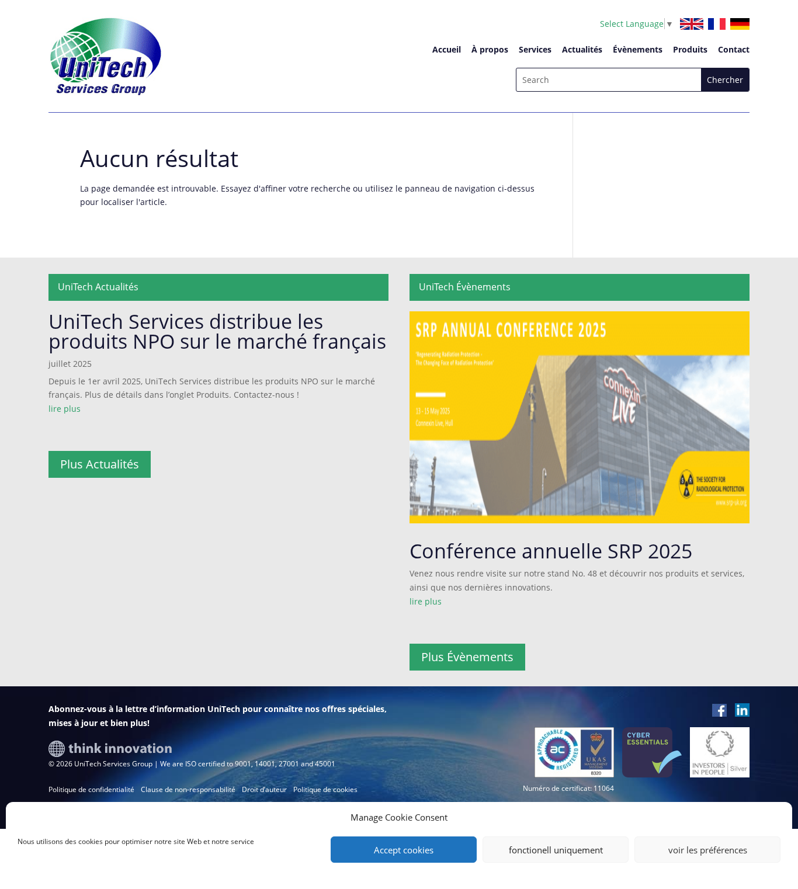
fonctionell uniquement (556, 850)
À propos (489, 49)
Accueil (446, 49)
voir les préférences (707, 850)
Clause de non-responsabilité (188, 789)
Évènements (637, 49)
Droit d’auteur (264, 789)
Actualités (582, 49)
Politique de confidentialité (91, 789)
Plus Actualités (99, 464)
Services (535, 49)
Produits (690, 49)
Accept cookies (403, 850)
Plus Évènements (467, 657)
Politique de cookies (325, 789)
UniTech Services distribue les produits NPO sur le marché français (217, 331)
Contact (734, 49)
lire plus (64, 408)
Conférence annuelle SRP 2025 (551, 550)
